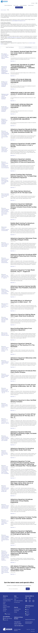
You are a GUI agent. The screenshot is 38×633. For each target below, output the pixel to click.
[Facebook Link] (26, 598)
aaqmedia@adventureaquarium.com (18, 20)
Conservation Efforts (7, 600)
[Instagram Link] (30, 601)
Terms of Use (28, 629)
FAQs (15, 599)
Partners (4, 610)
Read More (13, 61)
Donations (5, 605)
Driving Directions (17, 609)
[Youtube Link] (26, 601)
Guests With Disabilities (18, 600)
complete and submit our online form (14, 37)
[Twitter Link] (30, 598)
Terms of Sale (33, 629)
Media (4, 603)
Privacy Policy (33, 631)
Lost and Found (17, 602)
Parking (15, 612)
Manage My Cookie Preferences (30, 619)
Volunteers (5, 609)
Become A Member (19, 7)
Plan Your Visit (16, 5)
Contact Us (16, 597)
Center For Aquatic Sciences (6, 607)
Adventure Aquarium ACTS (8, 599)
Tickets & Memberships (8, 5)
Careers (4, 597)
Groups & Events (31, 5)
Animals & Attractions (23, 5)
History (4, 602)
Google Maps (16, 610)
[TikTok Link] (33, 601)
